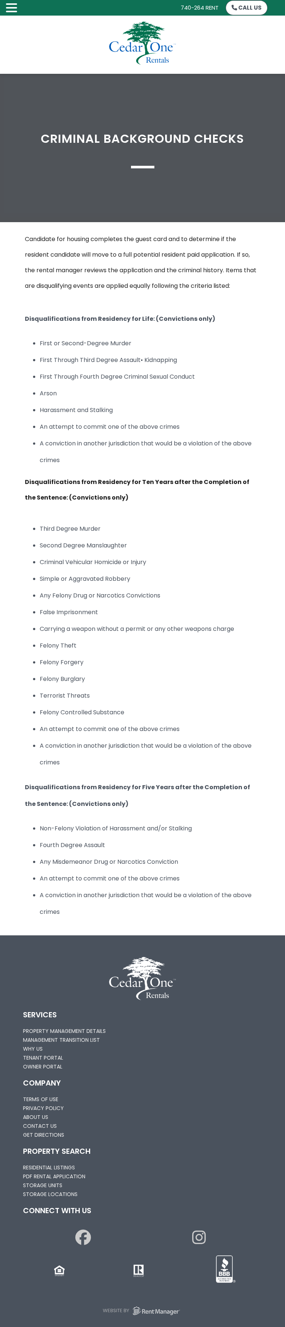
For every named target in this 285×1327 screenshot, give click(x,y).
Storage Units (42, 1185)
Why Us (33, 1049)
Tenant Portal (43, 1057)
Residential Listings (49, 1167)
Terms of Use (40, 1099)
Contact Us (40, 1126)
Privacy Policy (43, 1108)
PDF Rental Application (54, 1176)
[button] (12, 8)
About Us (35, 1117)
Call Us (249, 7)
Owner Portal (42, 1066)
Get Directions (43, 1135)
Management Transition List (61, 1040)
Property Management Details (64, 1031)
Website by (116, 1310)
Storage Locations (50, 1194)
